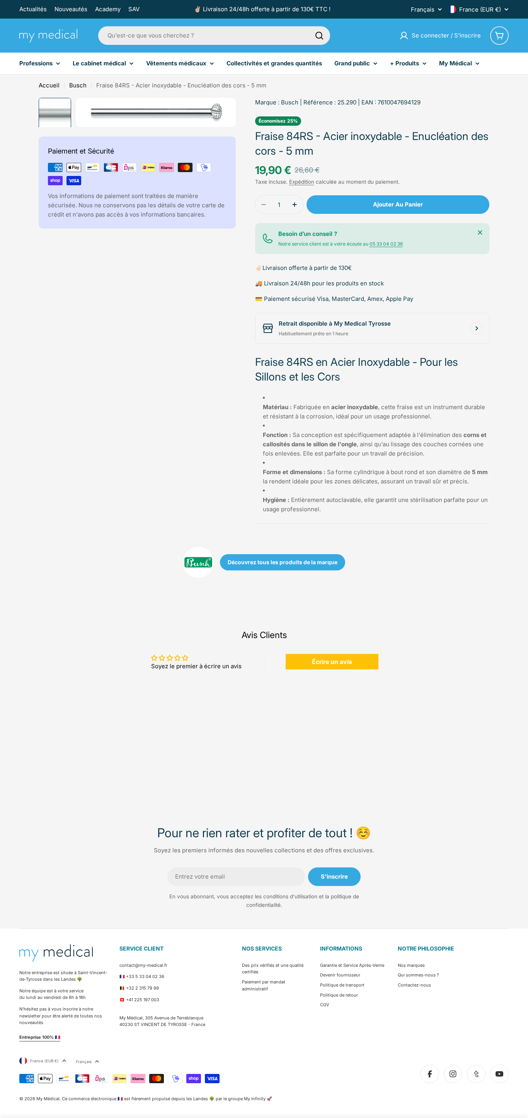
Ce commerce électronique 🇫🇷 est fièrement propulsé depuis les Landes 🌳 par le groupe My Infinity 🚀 (167, 1098)
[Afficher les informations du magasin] (476, 328)
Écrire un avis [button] (332, 662)
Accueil (49, 85)
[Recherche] (319, 35)
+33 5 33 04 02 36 (145, 976)
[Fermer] (480, 232)
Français (422, 9)
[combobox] (214, 35)
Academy (108, 9)
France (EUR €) (480, 9)
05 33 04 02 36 (386, 244)
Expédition (301, 182)
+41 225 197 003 (142, 999)
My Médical (48, 1098)
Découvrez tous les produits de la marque (282, 562)
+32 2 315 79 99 (142, 988)
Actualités (33, 9)
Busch (78, 85)
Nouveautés (71, 9)
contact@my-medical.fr (143, 965)
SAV (134, 9)
